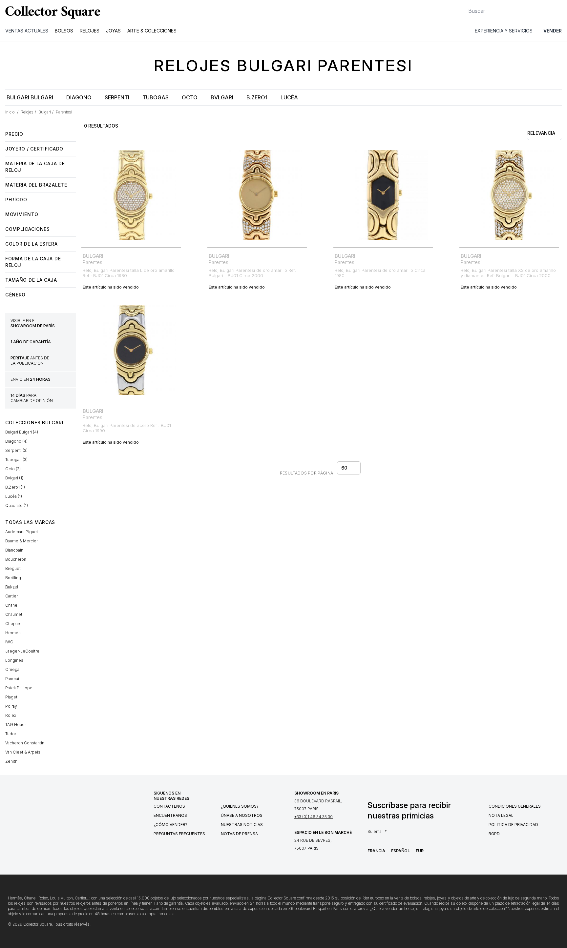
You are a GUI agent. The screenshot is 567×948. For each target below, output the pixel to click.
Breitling (13, 577)
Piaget (11, 697)
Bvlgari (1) (14, 477)
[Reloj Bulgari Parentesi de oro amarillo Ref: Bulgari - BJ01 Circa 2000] (257, 195)
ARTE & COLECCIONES (152, 30)
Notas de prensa (239, 833)
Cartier (11, 596)
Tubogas (155, 97)
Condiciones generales (515, 806)
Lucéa (289, 97)
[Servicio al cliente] (517, 12)
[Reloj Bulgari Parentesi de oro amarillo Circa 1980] (383, 195)
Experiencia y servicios (504, 30)
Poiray (11, 706)
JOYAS (113, 30)
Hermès (13, 632)
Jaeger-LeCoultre (22, 651)
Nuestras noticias (242, 824)
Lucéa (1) (13, 496)
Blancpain (14, 550)
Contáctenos (169, 806)
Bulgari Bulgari (30, 97)
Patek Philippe (18, 687)
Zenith (11, 761)
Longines (14, 660)
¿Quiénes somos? (240, 806)
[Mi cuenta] (559, 12)
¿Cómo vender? (170, 824)
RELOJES (89, 30)
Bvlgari (222, 97)
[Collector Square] (51, 12)
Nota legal (501, 815)
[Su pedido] (546, 12)
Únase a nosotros (241, 815)
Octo (190, 97)
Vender (552, 30)
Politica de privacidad (513, 824)
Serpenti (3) (16, 450)
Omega (12, 669)
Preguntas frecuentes (179, 833)
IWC (9, 641)
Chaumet (13, 614)
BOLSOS (64, 30)
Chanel (11, 605)
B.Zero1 (256, 97)
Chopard (13, 623)
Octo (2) (13, 468)
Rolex (10, 715)
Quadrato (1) (16, 505)
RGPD (494, 833)
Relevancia (541, 133)
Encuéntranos (170, 815)
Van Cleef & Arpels (22, 752)
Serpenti (117, 97)
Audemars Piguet (21, 531)
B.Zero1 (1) (15, 487)
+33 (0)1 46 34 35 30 (313, 816)
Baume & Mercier (21, 540)
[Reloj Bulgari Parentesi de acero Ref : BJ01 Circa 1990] (131, 350)
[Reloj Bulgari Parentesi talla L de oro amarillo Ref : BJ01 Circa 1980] (131, 195)
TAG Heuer (15, 724)
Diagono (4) (16, 441)
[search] (463, 8)
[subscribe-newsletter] (469, 833)
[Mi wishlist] (532, 12)
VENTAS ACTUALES (26, 30)
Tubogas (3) (16, 459)
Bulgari (11, 586)
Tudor (10, 733)
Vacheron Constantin (24, 742)
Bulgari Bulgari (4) (21, 432)
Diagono (79, 97)
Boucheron (15, 559)
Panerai (12, 678)
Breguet (13, 568)
